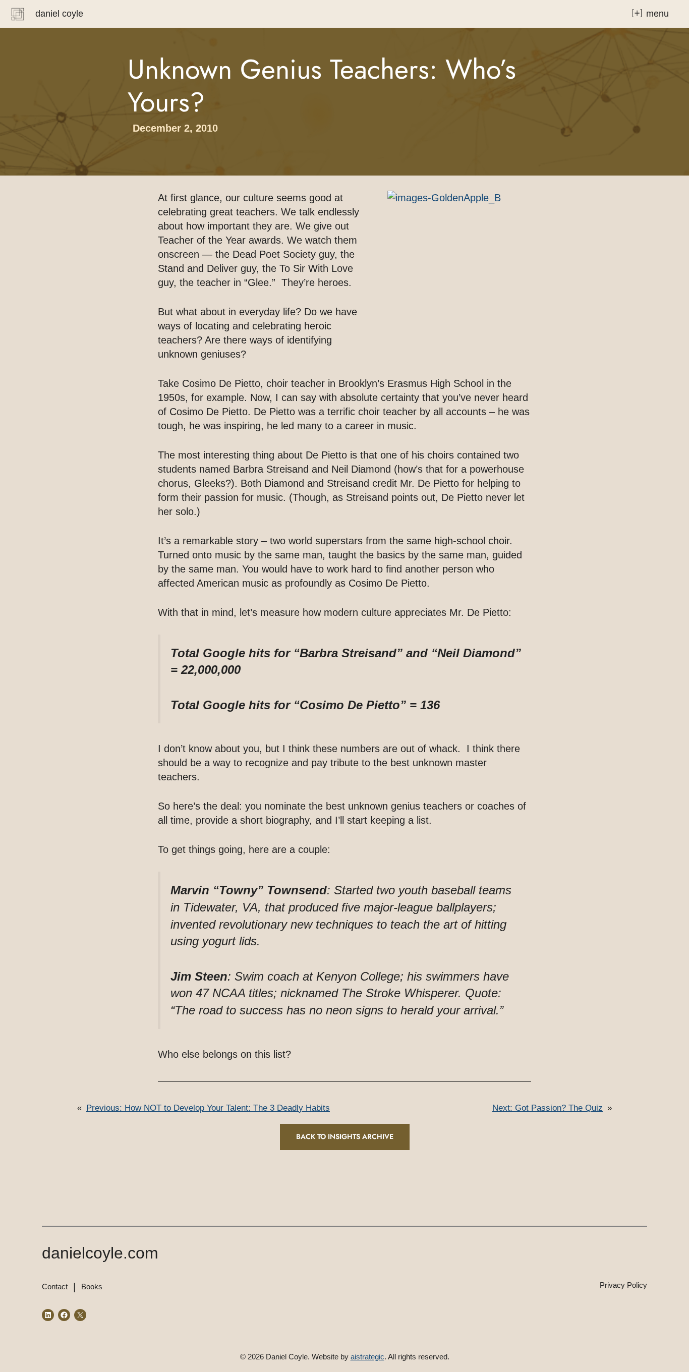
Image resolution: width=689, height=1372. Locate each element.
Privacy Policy (623, 1285)
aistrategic (367, 1356)
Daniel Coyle (59, 14)
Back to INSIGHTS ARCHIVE (344, 1136)
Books (91, 1286)
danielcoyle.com (100, 1253)
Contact (55, 1286)
